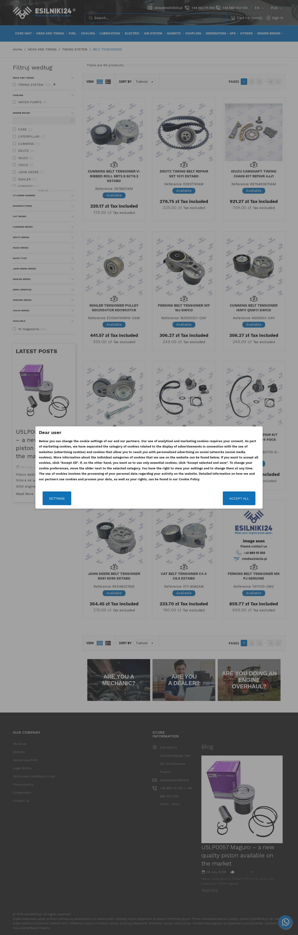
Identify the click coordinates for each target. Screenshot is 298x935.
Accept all (239, 498)
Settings (57, 498)
